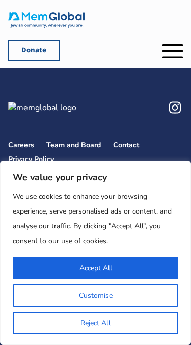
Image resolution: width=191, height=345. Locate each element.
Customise (96, 295)
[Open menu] (172, 51)
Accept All (95, 268)
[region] (95, 253)
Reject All (95, 323)
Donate (33, 50)
